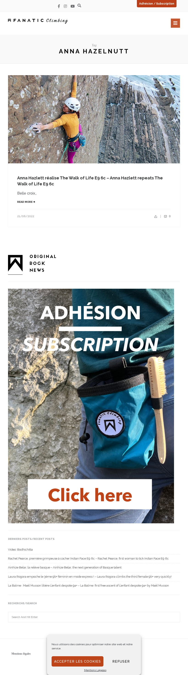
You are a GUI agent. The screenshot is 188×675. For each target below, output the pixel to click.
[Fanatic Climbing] (38, 21)
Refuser (121, 661)
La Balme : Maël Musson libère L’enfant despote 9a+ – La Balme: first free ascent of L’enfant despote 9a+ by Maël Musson (88, 585)
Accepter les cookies (77, 661)
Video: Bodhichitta (20, 549)
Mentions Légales (95, 670)
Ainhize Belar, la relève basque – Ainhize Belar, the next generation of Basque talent (65, 567)
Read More (25, 202)
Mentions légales (21, 653)
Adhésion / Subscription (156, 3)
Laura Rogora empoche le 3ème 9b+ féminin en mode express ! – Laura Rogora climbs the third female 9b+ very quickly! (89, 576)
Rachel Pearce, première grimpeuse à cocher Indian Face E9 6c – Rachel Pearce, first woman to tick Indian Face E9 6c (88, 558)
